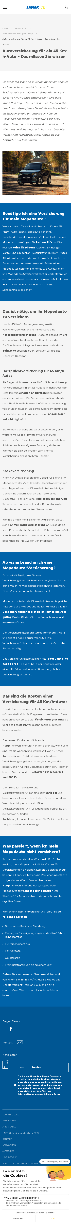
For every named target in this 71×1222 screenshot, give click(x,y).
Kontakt (7, 1139)
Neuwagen (27, 541)
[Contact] (20, 1044)
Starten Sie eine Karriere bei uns (20, 1163)
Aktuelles (8, 1151)
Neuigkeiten (9, 1145)
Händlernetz (10, 1121)
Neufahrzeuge (10, 1115)
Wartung (24, 990)
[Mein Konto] (66, 7)
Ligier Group (9, 1157)
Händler (43, 456)
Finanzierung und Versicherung (20, 1133)
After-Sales (9, 1127)
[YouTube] (11, 1029)
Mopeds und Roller (32, 606)
